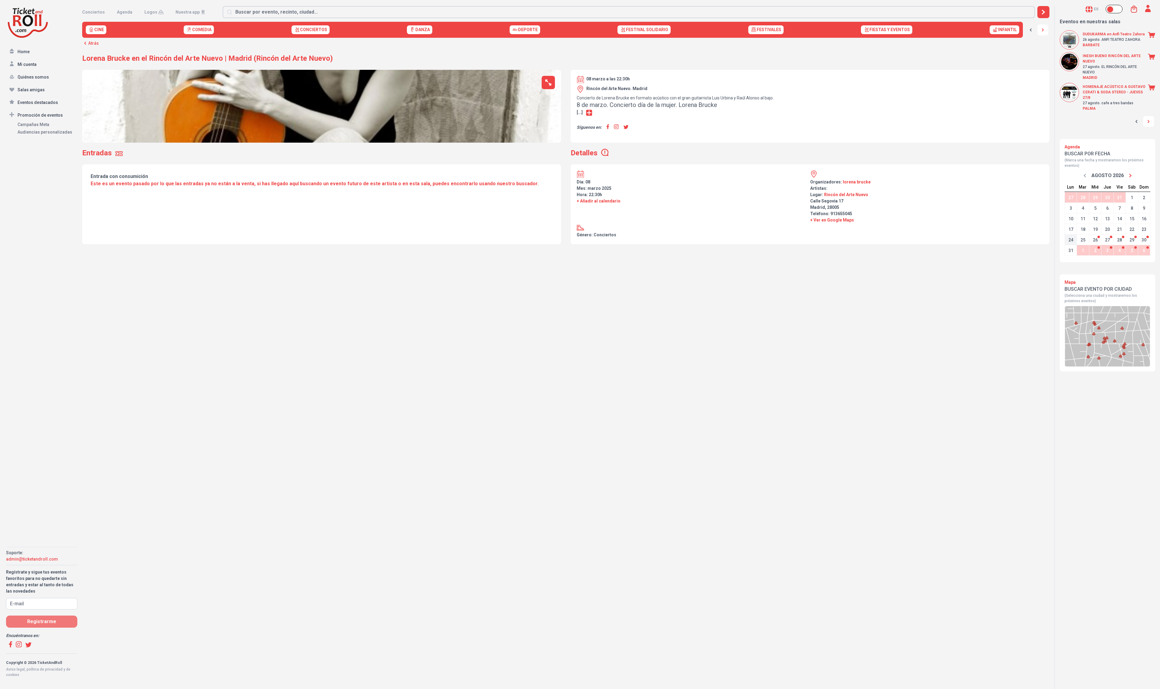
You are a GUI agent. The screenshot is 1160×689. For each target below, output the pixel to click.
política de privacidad (45, 669)
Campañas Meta (33, 124)
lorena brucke (857, 182)
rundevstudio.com (49, 680)
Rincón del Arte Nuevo (846, 194)
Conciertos (93, 12)
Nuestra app (188, 12)
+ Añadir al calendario (598, 201)
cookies (12, 675)
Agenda (124, 12)
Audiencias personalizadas (45, 132)
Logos (150, 12)
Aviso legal (15, 669)
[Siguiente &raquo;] (1042, 29)
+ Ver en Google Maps (832, 220)
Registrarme (41, 621)
